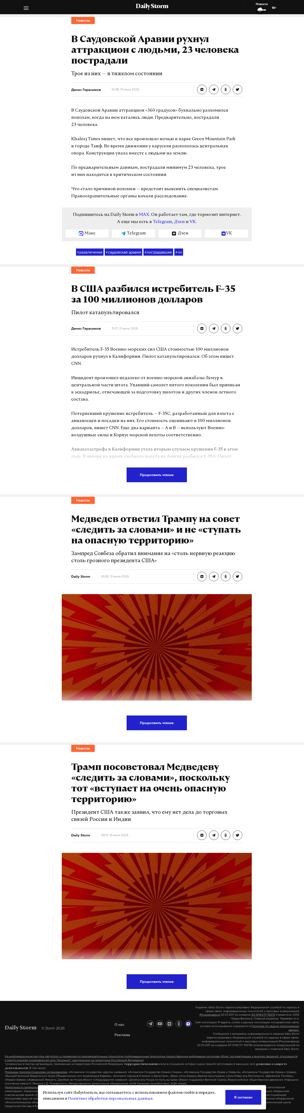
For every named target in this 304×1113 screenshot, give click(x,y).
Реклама (122, 1035)
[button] (26, 8)
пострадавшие (158, 252)
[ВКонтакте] (169, 1023)
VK (193, 222)
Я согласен (243, 1097)
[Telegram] (150, 1023)
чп (179, 252)
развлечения (89, 252)
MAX (144, 215)
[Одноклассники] (179, 1023)
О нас (119, 1024)
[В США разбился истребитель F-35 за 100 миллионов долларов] (202, 328)
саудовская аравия (123, 252)
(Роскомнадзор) (210, 1014)
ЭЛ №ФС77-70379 (263, 1014)
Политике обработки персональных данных (110, 1099)
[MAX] (188, 1023)
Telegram (162, 222)
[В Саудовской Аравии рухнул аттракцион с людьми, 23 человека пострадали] (202, 89)
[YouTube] (160, 1023)
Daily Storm (152, 7)
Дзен (179, 222)
